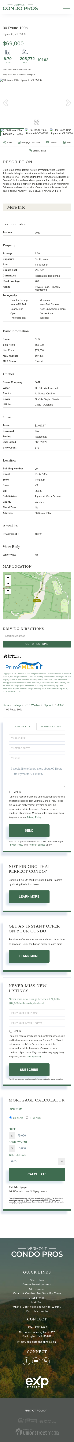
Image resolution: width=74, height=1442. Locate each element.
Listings (17, 705)
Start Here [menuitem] (37, 1280)
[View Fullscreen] (8, 591)
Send (29, 830)
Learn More (29, 896)
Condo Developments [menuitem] (37, 1284)
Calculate (37, 1174)
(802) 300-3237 (37, 1326)
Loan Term (15, 1109)
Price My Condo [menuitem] (37, 1311)
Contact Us (22, 726)
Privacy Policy (34, 817)
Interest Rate (17, 1155)
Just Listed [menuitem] (37, 1298)
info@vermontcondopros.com (37, 1341)
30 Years (18, 1118)
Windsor (35, 705)
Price (12, 1129)
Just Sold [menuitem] (36, 1302)
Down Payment (18, 1142)
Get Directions (37, 644)
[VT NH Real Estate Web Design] (37, 1431)
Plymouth (49, 705)
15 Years (35, 1118)
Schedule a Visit (51, 726)
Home (6, 705)
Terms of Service (36, 845)
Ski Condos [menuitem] (37, 1289)
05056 (60, 705)
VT (26, 705)
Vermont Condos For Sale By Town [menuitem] (37, 1293)
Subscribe (29, 1069)
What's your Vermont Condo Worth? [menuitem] (37, 1306)
